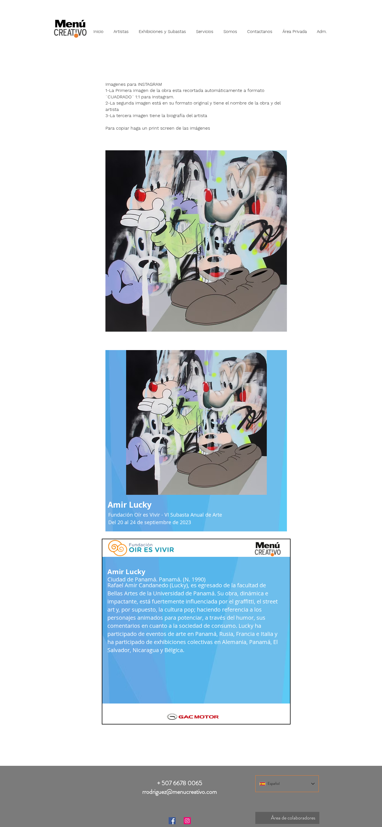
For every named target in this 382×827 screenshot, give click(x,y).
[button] (121, 29)
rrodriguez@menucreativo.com (179, 791)
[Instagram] (187, 820)
